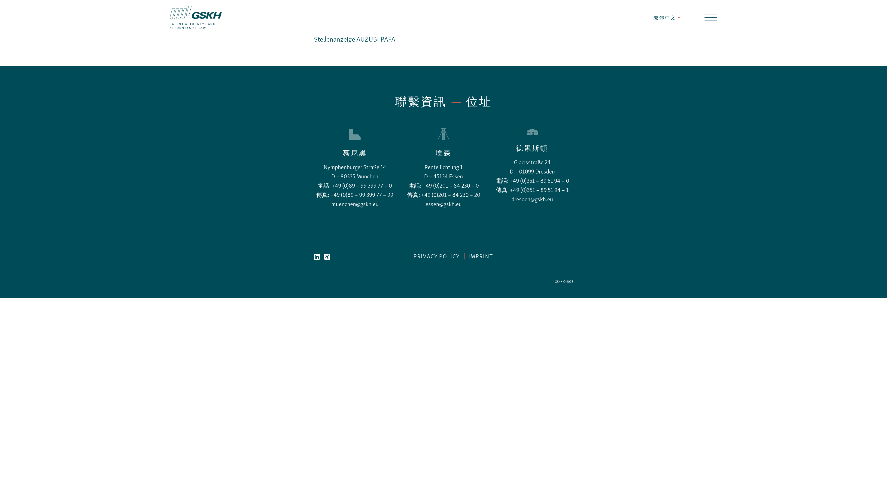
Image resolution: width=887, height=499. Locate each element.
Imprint (480, 257)
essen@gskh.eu (443, 204)
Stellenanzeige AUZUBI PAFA (354, 39)
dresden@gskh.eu (532, 200)
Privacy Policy (436, 257)
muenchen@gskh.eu (355, 204)
